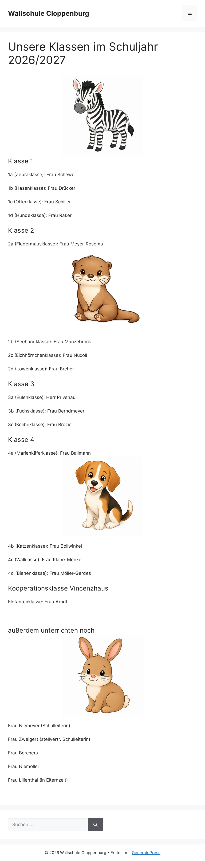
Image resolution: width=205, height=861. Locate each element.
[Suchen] (95, 824)
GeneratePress (146, 852)
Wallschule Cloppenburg (48, 13)
